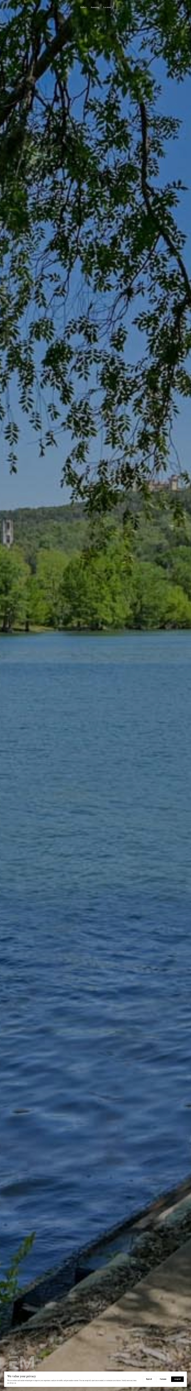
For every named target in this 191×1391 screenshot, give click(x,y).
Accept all (177, 1379)
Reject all (149, 1379)
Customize (163, 1379)
